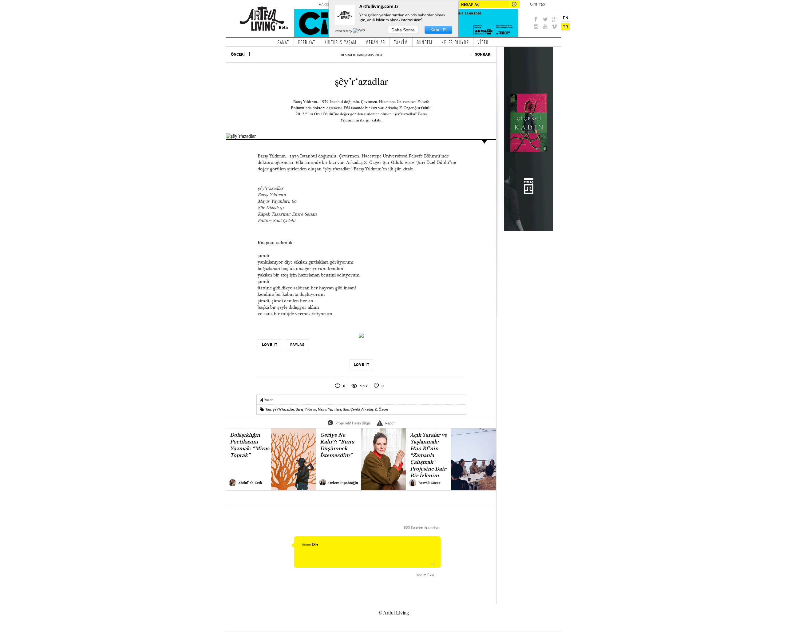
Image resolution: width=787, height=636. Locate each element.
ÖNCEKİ (238, 54)
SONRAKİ (483, 54)
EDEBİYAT (306, 42)
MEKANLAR (375, 42)
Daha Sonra (403, 29)
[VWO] (359, 31)
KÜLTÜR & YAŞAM (340, 42)
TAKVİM (401, 42)
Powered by (344, 31)
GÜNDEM (425, 42)
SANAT (283, 42)
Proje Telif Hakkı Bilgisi (353, 423)
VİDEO (483, 42)
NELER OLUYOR (455, 42)
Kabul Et (438, 29)
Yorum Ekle (425, 575)
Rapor (390, 423)
